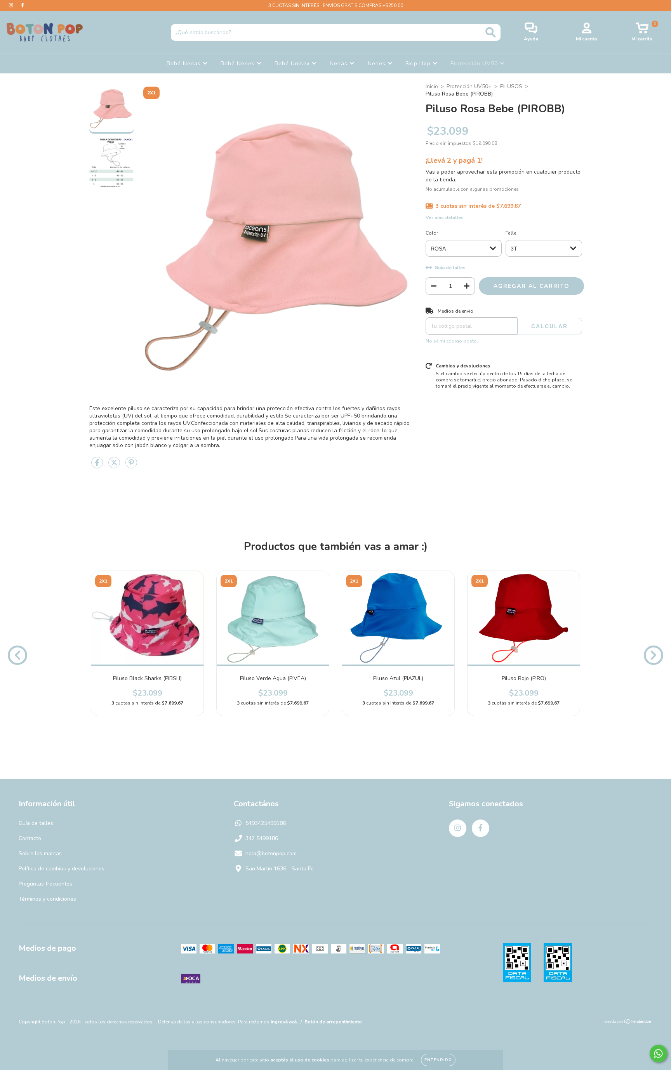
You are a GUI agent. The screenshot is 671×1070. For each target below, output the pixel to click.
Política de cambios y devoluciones (61, 868)
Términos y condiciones (47, 899)
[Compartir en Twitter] (115, 466)
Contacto (30, 838)
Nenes (378, 63)
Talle (511, 233)
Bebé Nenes (239, 63)
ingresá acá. (284, 1022)
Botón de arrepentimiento (333, 1022)
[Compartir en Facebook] (97, 466)
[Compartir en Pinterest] (131, 466)
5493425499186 (265, 823)
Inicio (432, 86)
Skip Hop (419, 63)
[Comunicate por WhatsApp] (658, 1053)
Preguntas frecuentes (45, 883)
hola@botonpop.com (271, 853)
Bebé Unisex (293, 63)
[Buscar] (491, 32)
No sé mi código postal (452, 341)
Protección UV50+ (469, 86)
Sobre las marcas (40, 853)
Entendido (438, 1060)
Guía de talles (36, 823)
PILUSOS (511, 86)
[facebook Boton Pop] (22, 5)
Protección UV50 (475, 63)
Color (432, 233)
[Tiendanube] (628, 1023)
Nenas (339, 63)
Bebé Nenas (185, 63)
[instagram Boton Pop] (11, 5)
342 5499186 (261, 838)
